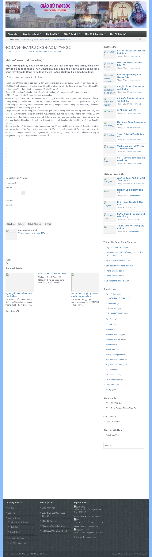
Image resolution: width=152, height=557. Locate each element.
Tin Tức (11, 507)
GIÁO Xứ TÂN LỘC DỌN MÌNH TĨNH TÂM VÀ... (131, 179)
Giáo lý (109, 344)
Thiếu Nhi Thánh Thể (17, 543)
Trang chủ (13, 34)
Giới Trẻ (48, 224)
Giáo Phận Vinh (69, 34)
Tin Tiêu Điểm (41, 51)
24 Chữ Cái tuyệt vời (126, 110)
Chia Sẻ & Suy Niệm (92, 34)
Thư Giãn (110, 369)
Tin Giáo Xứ (50, 34)
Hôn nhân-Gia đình (114, 359)
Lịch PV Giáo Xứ (118, 34)
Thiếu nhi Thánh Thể (117, 313)
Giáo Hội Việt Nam (114, 339)
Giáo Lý (21, 224)
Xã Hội (108, 389)
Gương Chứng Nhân (114, 354)
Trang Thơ (110, 384)
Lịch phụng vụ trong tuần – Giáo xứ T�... (129, 75)
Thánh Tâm (113, 308)
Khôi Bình (112, 303)
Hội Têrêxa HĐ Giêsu (117, 298)
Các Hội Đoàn (112, 294)
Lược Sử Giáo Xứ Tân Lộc (117, 247)
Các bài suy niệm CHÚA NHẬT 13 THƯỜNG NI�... (131, 147)
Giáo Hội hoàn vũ (29, 34)
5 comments (139, 183)
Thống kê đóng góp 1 (115, 270)
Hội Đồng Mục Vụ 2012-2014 (118, 260)
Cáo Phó (109, 319)
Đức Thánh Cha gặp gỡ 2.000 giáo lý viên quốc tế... (84, 294)
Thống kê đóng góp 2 (115, 275)
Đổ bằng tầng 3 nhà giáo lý (117, 280)
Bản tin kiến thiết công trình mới (119, 265)
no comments (55, 51)
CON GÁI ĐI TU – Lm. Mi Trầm (52, 274)
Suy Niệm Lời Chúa (114, 364)
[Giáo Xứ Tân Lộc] (76, 14)
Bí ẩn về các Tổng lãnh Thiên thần (88, 532)
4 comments (135, 195)
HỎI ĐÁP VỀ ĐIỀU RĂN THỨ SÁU (89, 522)
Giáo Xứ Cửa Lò (34, 224)
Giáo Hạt (109, 329)
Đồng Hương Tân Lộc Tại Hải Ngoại (134, 554)
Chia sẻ (109, 324)
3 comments (134, 231)
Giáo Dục (11, 224)
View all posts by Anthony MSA (33, 233)
